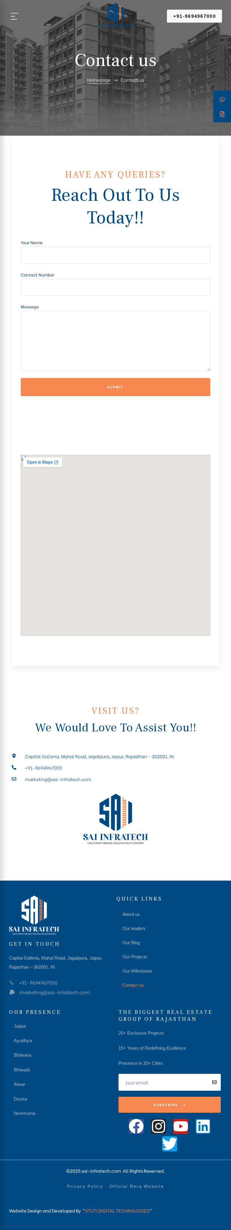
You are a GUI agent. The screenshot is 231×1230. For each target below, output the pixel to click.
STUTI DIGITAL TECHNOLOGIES (117, 1210)
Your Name (31, 242)
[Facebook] (136, 1126)
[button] (194, 16)
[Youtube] (180, 1126)
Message (30, 306)
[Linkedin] (203, 1126)
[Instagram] (158, 1126)
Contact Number (37, 274)
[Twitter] (169, 1143)
